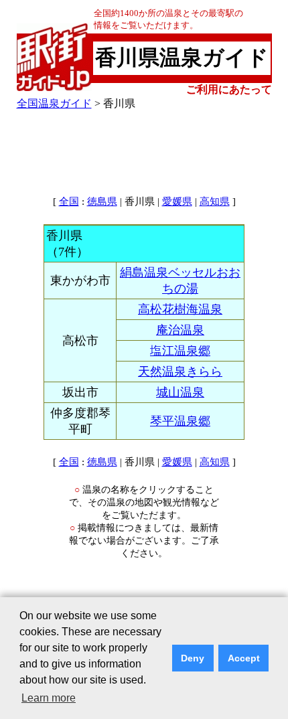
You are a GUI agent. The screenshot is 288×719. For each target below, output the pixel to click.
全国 (69, 201)
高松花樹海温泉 (180, 309)
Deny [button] (192, 658)
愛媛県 (177, 201)
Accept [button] (244, 658)
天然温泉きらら (180, 371)
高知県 (215, 201)
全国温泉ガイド (54, 103)
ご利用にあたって (229, 89)
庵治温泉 (180, 330)
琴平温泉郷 (180, 421)
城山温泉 (180, 392)
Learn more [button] (48, 698)
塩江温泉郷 (180, 350)
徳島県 (102, 201)
